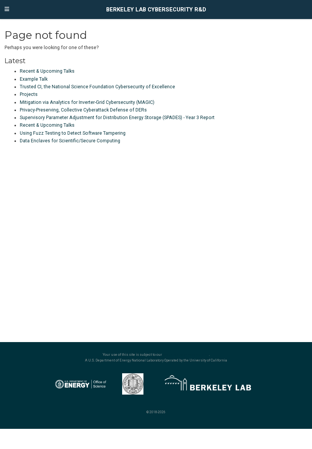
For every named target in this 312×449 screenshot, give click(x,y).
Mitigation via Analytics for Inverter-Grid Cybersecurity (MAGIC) (87, 102)
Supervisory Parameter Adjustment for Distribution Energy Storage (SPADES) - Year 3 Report (117, 117)
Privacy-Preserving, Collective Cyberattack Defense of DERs (83, 110)
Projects (29, 94)
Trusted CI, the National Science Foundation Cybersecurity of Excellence (97, 86)
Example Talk (34, 79)
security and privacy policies (186, 354)
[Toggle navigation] (7, 9)
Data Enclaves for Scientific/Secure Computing (70, 140)
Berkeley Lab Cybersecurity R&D (156, 9)
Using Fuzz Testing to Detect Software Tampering (73, 133)
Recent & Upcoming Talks (47, 71)
